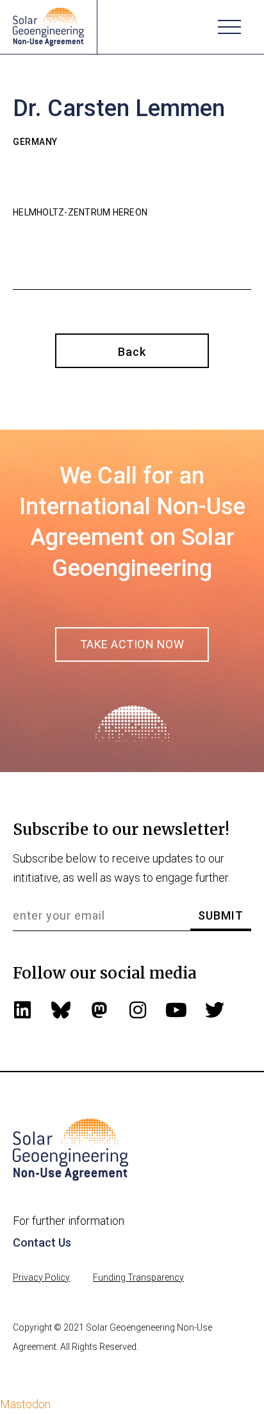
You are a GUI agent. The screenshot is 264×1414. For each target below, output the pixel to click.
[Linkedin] (22, 1010)
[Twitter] (214, 1010)
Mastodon (25, 1404)
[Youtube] (176, 1010)
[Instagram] (137, 1010)
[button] (229, 26)
